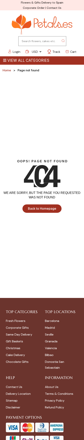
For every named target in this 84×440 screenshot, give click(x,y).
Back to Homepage (42, 208)
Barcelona (52, 321)
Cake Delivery (15, 355)
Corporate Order (34, 8)
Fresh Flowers (15, 321)
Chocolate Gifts (17, 362)
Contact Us (54, 8)
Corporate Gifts (17, 328)
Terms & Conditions (59, 394)
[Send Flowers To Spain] (42, 24)
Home (7, 70)
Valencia (51, 348)
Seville (49, 334)
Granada (51, 341)
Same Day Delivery (19, 334)
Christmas (13, 348)
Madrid (50, 328)
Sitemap (12, 400)
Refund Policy (54, 407)
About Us (51, 387)
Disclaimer (13, 407)
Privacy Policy (54, 400)
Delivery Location (18, 394)
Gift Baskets (14, 341)
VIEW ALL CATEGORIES (28, 60)
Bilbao (49, 355)
